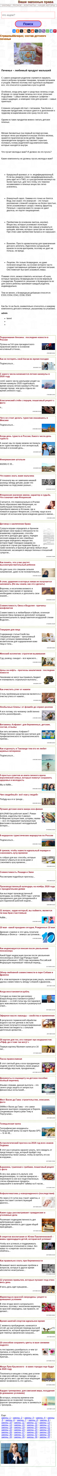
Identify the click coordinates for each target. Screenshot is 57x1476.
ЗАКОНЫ (6, 5)
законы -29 (45, 1432)
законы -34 (6, 1437)
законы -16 (32, 1425)
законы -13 (44, 1422)
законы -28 (32, 1432)
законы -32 (32, 1435)
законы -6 (10, 1420)
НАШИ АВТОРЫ (46, 5)
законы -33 (45, 1435)
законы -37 (45, 1437)
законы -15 (19, 1425)
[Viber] (43, 31)
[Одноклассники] (17, 31)
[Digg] (28, 31)
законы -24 (32, 1430)
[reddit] (32, 31)
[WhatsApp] (47, 31)
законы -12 (32, 1422)
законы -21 (45, 1427)
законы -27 (19, 1432)
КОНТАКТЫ (30, 5)
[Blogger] (25, 31)
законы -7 (21, 1420)
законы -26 (6, 1432)
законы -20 (32, 1427)
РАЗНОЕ (17, 5)
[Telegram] (51, 31)
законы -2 (17, 1418)
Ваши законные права (37, 2)
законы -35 (19, 1437)
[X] (21, 31)
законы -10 (6, 1422)
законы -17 (45, 1425)
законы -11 (19, 1422)
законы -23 (19, 1430)
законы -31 (19, 1435)
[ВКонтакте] (14, 31)
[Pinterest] (54, 31)
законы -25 (45, 1430)
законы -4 (40, 1418)
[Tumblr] (40, 31)
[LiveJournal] (36, 31)
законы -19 (19, 1427)
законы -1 (6, 1418)
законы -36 (32, 1437)
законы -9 (44, 1420)
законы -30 (6, 1435)
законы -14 (6, 1425)
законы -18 (6, 1427)
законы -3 (29, 1418)
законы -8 (33, 1420)
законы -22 (6, 1430)
